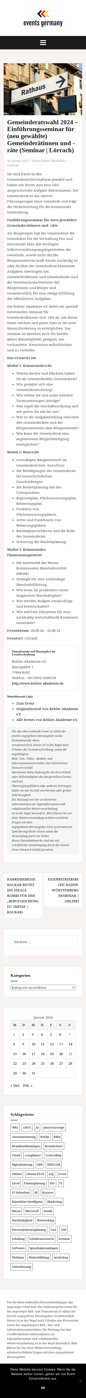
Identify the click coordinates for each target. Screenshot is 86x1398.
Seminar (13, 165)
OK (43, 1388)
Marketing (54, 1202)
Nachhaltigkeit (22, 1220)
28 (70, 1063)
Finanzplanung (34, 1183)
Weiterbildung (39, 1257)
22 (15, 1063)
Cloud (16, 1155)
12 (52, 1044)
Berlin (44, 1137)
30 (24, 1073)
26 (52, 1063)
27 (61, 1063)
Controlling (53, 1155)
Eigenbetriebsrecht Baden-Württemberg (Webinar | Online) (63, 890)
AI (37, 1127)
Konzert (48, 1192)
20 (61, 1053)
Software (18, 1248)
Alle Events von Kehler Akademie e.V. (47, 719)
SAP (63, 1230)
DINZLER (53, 1164)
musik (48, 1211)
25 (42, 1063)
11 (42, 1044)
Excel (15, 1183)
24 (33, 1063)
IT (60, 1183)
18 (42, 1053)
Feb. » (28, 1085)
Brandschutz (54, 1146)
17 (33, 1053)
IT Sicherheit (21, 1192)
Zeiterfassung (21, 1267)
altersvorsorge (53, 1127)
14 (70, 1044)
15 (15, 1053)
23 (24, 1063)
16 (24, 1053)
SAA (53, 1230)
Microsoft (32, 1211)
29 (15, 1073)
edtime (17, 1174)
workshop (61, 1257)
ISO (52, 1183)
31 (33, 1073)
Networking (45, 1220)
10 (33, 1044)
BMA (57, 1137)
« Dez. (15, 1085)
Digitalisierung (22, 1164)
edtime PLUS (35, 1174)
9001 (15, 1127)
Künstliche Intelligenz (27, 1202)
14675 (27, 1127)
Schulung (18, 1239)
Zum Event (25, 703)
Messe (16, 1211)
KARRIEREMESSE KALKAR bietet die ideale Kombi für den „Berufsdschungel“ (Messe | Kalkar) (23, 895)
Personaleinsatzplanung (29, 1230)
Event (62, 1174)
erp (51, 1174)
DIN (40, 1164)
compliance (33, 1155)
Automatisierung (24, 1137)
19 (52, 1053)
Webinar (18, 1257)
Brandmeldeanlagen (26, 1146)
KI (36, 1192)
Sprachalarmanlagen (43, 1248)
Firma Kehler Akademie (48, 161)
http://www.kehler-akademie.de (38, 683)
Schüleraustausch (41, 1239)
